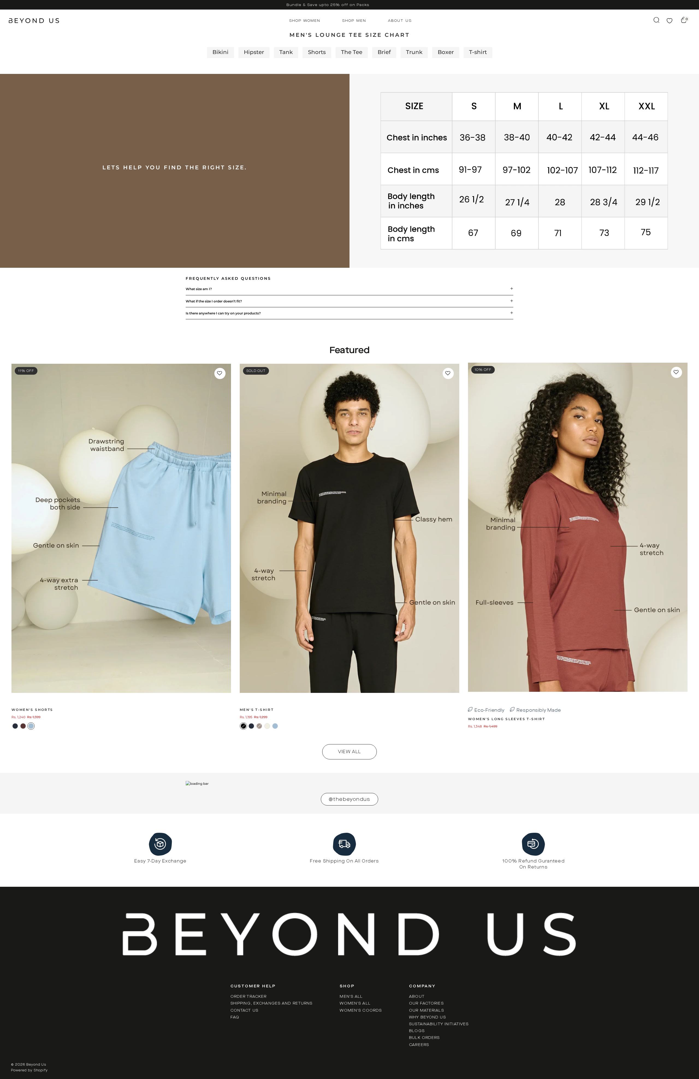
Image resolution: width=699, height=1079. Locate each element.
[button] (220, 373)
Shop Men (354, 20)
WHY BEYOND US (427, 1017)
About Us (400, 20)
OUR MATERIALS (426, 1010)
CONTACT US (244, 1010)
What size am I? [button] (199, 289)
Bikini (220, 52)
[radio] (15, 726)
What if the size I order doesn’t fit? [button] (214, 301)
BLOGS (417, 1030)
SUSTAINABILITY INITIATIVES (439, 1024)
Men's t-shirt (257, 710)
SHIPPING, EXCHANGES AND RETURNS (271, 1003)
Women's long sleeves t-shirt (506, 719)
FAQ (234, 1017)
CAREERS (419, 1044)
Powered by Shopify (29, 1070)
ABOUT (417, 996)
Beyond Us (36, 1064)
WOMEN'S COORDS (361, 1010)
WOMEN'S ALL (355, 1003)
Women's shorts (32, 710)
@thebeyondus (349, 799)
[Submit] (659, 20)
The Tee (351, 52)
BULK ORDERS (424, 1037)
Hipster (254, 52)
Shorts (317, 52)
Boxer (446, 52)
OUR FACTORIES (426, 1003)
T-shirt (478, 52)
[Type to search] (659, 20)
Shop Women (304, 20)
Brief (384, 52)
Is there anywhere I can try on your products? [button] (223, 313)
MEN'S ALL (351, 996)
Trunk (414, 52)
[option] (327, 4)
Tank (286, 52)
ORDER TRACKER (248, 996)
